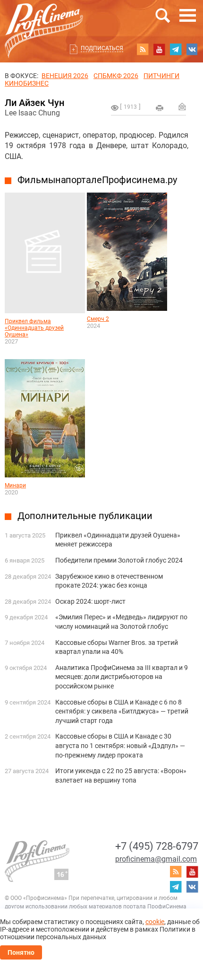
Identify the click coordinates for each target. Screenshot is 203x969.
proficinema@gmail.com (156, 858)
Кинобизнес (27, 83)
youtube (159, 49)
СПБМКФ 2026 (115, 75)
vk (192, 49)
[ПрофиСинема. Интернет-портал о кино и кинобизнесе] (44, 19)
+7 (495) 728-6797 (156, 846)
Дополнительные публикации (84, 515)
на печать (159, 108)
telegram (175, 49)
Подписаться (102, 48)
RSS (142, 49)
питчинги (161, 75)
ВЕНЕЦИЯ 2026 (65, 75)
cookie (154, 921)
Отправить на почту (182, 106)
